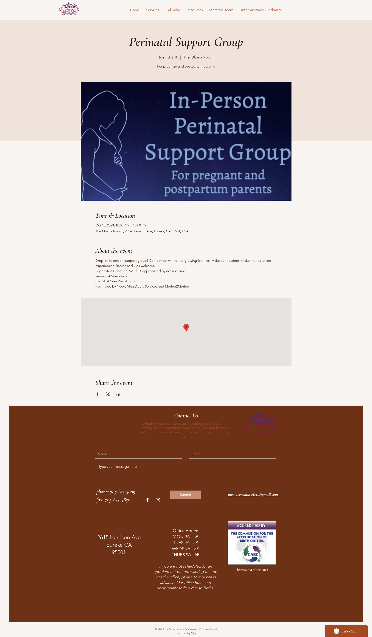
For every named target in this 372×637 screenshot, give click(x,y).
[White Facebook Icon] (147, 500)
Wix (193, 633)
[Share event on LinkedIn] (118, 394)
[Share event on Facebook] (97, 394)
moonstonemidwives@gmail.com (253, 494)
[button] (152, 10)
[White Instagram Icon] (158, 500)
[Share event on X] (108, 394)
